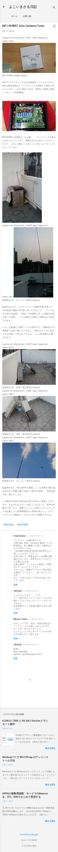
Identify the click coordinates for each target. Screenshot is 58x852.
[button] (54, 26)
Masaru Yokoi (20, 619)
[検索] (54, 7)
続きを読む (50, 748)
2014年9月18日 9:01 (31, 645)
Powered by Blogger (29, 834)
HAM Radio (9, 524)
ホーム (14, 16)
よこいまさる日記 (23, 7)
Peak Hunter (20, 536)
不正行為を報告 (29, 846)
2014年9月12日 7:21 (35, 536)
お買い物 (27, 16)
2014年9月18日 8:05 (31, 591)
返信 (15, 585)
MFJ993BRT (22, 524)
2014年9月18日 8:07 (36, 619)
